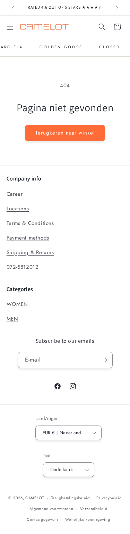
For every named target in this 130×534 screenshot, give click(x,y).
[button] (10, 26)
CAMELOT (34, 498)
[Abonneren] (104, 360)
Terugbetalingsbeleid (70, 498)
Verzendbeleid (93, 508)
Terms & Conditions (30, 223)
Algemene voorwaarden (51, 508)
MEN (12, 319)
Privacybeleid (108, 498)
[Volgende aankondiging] (117, 7)
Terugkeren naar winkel (65, 133)
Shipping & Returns (30, 252)
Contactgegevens (43, 519)
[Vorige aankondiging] (12, 7)
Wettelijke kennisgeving (87, 519)
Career (15, 194)
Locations (18, 208)
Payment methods (28, 238)
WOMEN (17, 304)
